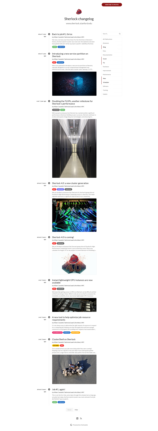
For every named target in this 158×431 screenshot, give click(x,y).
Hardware (106, 66)
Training (105, 90)
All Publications (107, 39)
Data (104, 51)
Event (105, 59)
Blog (104, 47)
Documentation (107, 55)
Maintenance (107, 74)
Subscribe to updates (112, 4)
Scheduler (106, 82)
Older (76, 410)
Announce (106, 43)
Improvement (107, 70)
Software (105, 86)
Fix (104, 63)
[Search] (120, 34)
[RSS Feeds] (81, 418)
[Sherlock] (79, 12)
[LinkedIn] (78, 418)
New (104, 78)
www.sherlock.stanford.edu (79, 23)
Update (105, 94)
